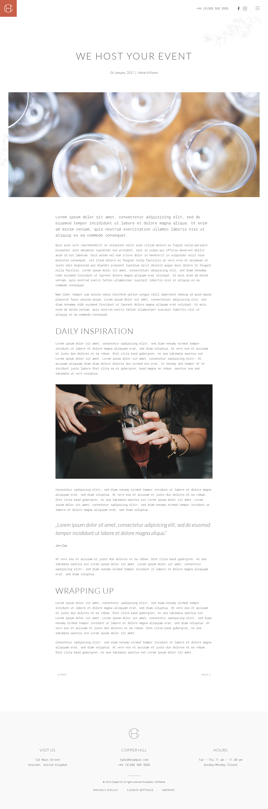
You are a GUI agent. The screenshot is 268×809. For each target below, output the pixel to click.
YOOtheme (159, 781)
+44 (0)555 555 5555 (212, 8)
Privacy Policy (105, 790)
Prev (63, 674)
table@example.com (134, 760)
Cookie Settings (140, 790)
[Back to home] (8, 8)
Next (204, 674)
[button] (257, 8)
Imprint (168, 790)
